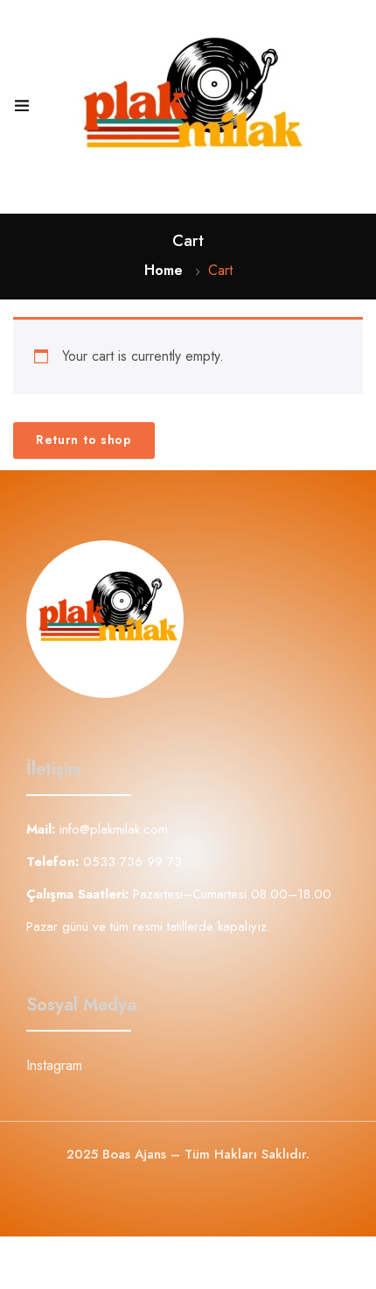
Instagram (54, 1065)
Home (163, 270)
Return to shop (84, 439)
